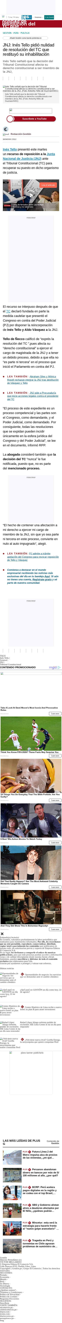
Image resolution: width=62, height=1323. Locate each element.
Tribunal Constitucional (10, 664)
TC (8, 311)
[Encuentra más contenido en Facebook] (11, 78)
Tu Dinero (4, 1283)
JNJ (2, 662)
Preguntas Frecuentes (9, 1299)
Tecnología (5, 1286)
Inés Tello (5, 658)
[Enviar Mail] (6, 134)
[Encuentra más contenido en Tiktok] (34, 78)
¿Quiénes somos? (8, 1290)
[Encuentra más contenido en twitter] (17, 78)
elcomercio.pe (6, 1307)
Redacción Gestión (21, 134)
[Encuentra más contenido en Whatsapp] (29, 78)
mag (2, 1320)
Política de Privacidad (9, 1294)
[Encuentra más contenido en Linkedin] (23, 78)
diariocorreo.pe (7, 1316)
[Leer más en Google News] (6, 78)
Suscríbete (50, 24)
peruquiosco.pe (7, 1318)
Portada (3, 1275)
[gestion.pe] (18, 23)
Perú (2, 1281)
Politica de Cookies (8, 1296)
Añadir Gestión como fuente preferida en (26, 38)
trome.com (5, 1314)
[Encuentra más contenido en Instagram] (40, 78)
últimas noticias (7, 968)
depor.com (5, 1312)
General (4, 660)
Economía (4, 1277)
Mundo (3, 1279)
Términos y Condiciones (11, 1292)
